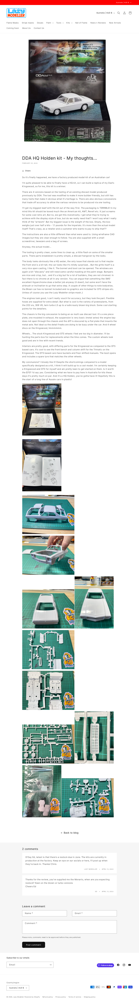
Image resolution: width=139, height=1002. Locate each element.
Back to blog (71, 832)
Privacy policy (60, 997)
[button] (50, 23)
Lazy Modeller (18, 997)
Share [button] (28, 171)
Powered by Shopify (32, 997)
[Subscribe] (50, 965)
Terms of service (74, 997)
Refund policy (47, 997)
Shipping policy (89, 997)
